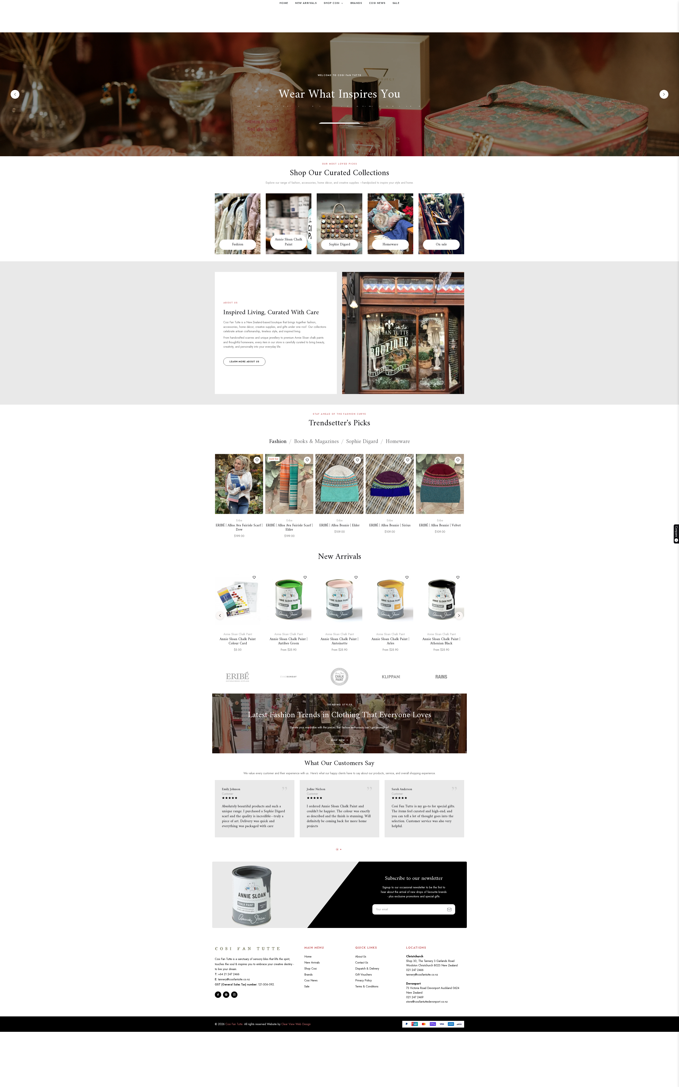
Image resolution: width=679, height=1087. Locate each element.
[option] (239, 500)
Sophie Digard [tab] (362, 442)
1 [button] (337, 849)
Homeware (390, 244)
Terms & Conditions (366, 986)
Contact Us (361, 963)
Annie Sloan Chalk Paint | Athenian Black (441, 641)
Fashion (237, 244)
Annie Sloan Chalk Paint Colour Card (238, 641)
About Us (360, 956)
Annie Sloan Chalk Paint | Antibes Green (288, 641)
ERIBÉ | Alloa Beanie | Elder (339, 526)
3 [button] (344, 149)
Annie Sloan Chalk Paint (288, 242)
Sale (306, 986)
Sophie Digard (339, 244)
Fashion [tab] (278, 442)
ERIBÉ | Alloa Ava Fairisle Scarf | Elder (289, 528)
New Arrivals (312, 963)
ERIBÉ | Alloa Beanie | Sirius (389, 526)
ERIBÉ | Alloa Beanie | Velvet (440, 526)
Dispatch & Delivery (367, 969)
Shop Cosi (310, 969)
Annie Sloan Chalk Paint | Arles (390, 641)
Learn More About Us (244, 361)
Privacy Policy (363, 980)
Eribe (239, 520)
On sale (441, 244)
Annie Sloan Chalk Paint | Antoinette (339, 641)
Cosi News (311, 980)
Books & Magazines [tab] (316, 442)
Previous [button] (15, 94)
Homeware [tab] (398, 442)
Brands (308, 975)
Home (308, 956)
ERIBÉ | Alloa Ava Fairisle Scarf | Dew (239, 528)
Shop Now (338, 740)
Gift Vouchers (363, 975)
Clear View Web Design (296, 1024)
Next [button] (664, 94)
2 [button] (340, 849)
